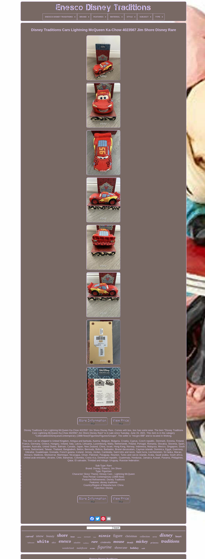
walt (143, 548)
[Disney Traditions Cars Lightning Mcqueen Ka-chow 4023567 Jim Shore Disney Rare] (103, 58)
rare (94, 542)
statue (79, 537)
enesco (65, 541)
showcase (120, 547)
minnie (104, 536)
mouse (118, 541)
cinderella (106, 542)
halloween (31, 543)
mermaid (87, 537)
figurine (105, 546)
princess (154, 543)
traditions (170, 541)
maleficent (82, 548)
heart (178, 536)
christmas (131, 536)
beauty (50, 536)
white (43, 541)
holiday (134, 547)
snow (40, 536)
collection (145, 536)
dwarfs (130, 542)
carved (29, 536)
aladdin (77, 542)
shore (62, 535)
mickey (142, 541)
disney (166, 535)
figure (117, 536)
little (94, 537)
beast (73, 537)
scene (92, 548)
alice (54, 542)
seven (155, 537)
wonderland (68, 548)
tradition (86, 543)
